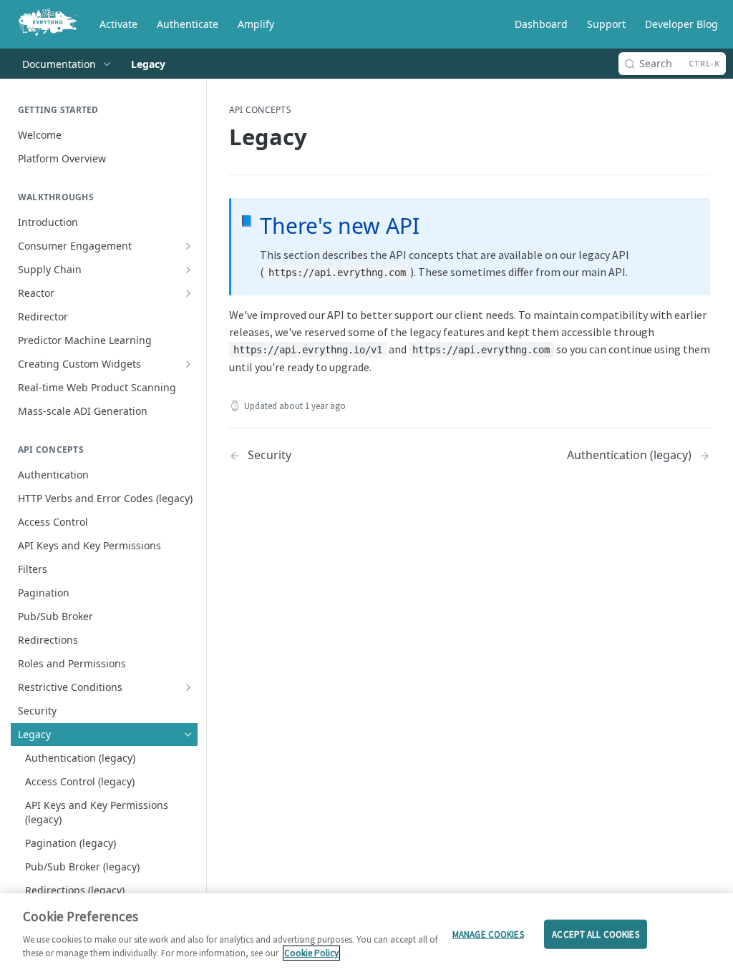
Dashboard (541, 24)
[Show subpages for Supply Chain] (188, 269)
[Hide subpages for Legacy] (188, 734)
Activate (118, 24)
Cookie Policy (311, 953)
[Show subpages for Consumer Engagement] (188, 246)
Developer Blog (681, 24)
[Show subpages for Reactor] (188, 293)
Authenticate (187, 24)
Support (606, 24)
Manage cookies (488, 934)
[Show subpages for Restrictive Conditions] (188, 687)
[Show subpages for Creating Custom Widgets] (188, 364)
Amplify (256, 24)
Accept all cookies (595, 934)
